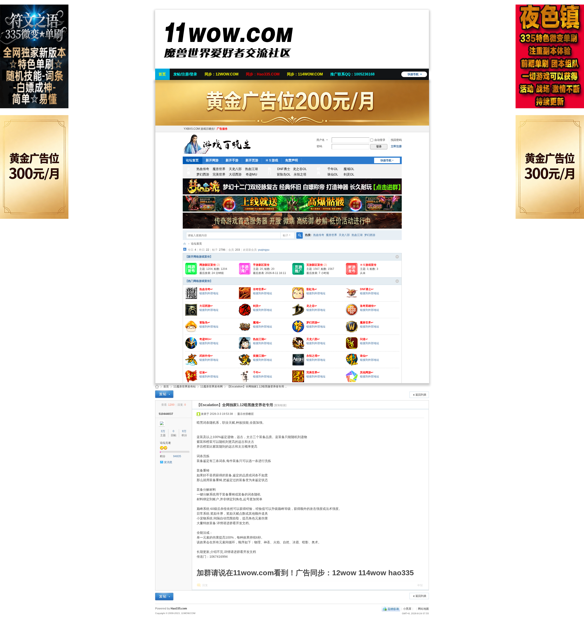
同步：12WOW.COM (221, 74)
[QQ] (391, 608)
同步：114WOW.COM (305, 74)
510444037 (166, 413)
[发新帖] (164, 394)
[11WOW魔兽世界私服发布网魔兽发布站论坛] (228, 65)
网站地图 (423, 608)
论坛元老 (165, 442)
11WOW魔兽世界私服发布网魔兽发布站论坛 (157, 386)
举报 (420, 585)
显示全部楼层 (245, 413)
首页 (162, 74)
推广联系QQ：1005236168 (352, 74)
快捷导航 (413, 74)
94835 (177, 456)
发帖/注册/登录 (185, 74)
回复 (205, 585)
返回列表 (420, 394)
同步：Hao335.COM (262, 74)
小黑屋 (407, 608)
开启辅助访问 (428, 3)
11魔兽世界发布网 (211, 386)
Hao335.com (179, 608)
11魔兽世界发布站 (184, 386)
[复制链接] (280, 405)
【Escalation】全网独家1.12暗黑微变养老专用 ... (257, 386)
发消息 (168, 462)
